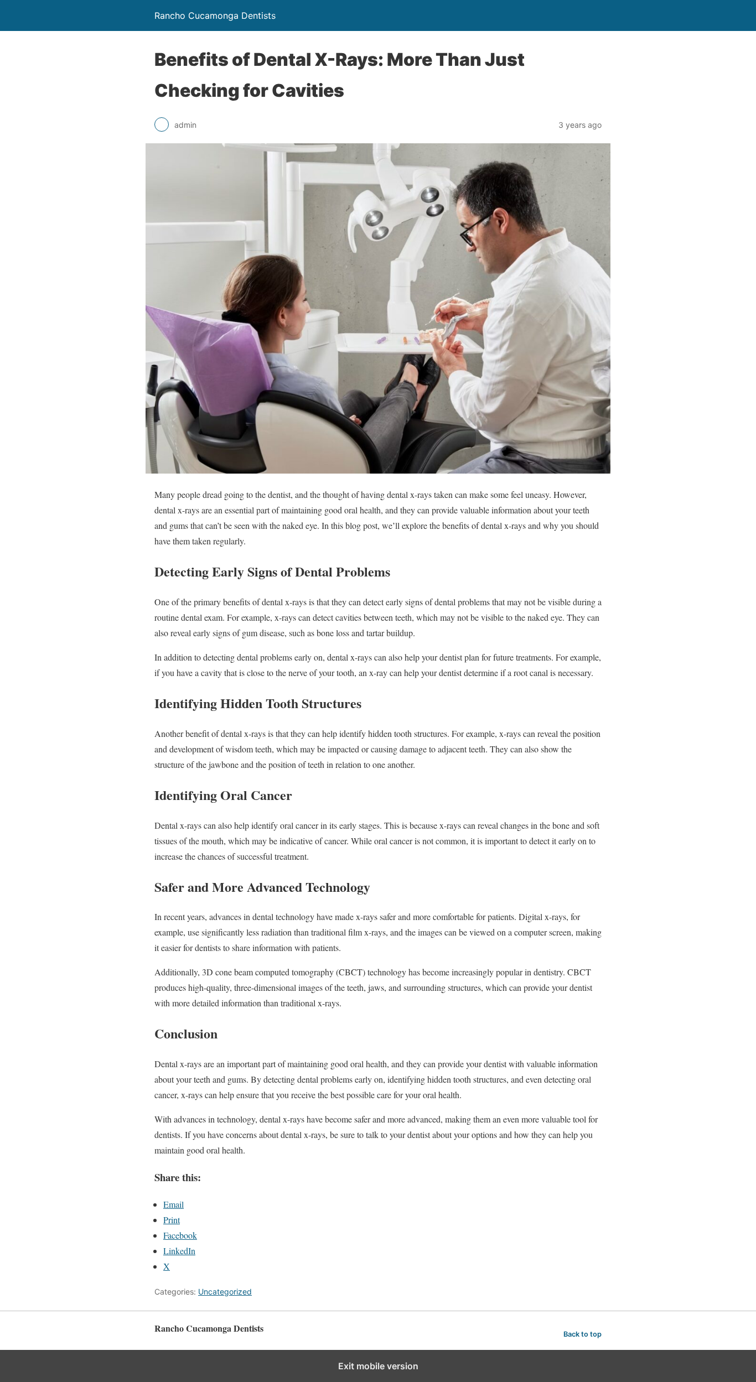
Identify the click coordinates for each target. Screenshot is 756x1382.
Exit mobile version (378, 1365)
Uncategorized (225, 1291)
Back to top (582, 1334)
